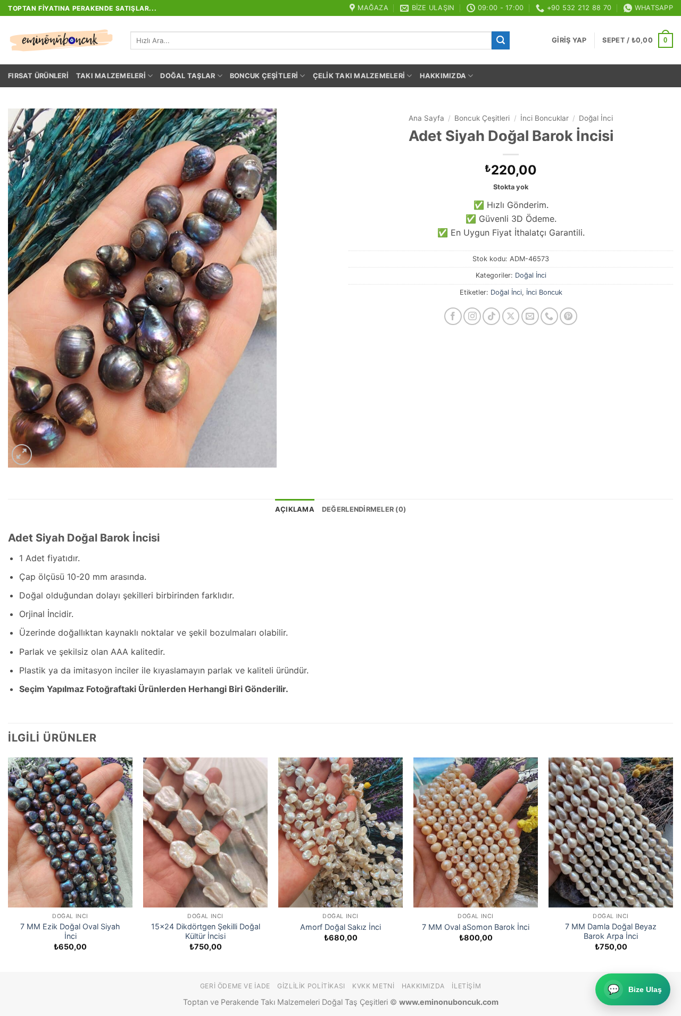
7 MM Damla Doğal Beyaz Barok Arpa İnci (611, 931)
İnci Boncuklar (544, 118)
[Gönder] (501, 40)
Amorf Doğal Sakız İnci (340, 926)
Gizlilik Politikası (311, 986)
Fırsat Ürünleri (38, 76)
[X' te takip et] (511, 316)
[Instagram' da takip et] (472, 316)
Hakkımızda (443, 76)
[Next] (672, 863)
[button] (569, 40)
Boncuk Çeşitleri (264, 76)
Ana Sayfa (426, 118)
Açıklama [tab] (294, 509)
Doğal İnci (596, 118)
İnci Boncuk (544, 292)
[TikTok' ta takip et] (491, 316)
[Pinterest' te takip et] (568, 316)
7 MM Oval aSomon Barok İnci (475, 926)
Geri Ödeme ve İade (235, 986)
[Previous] (8, 863)
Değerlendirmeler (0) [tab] (364, 509)
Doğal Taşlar (187, 76)
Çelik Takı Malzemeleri (359, 76)
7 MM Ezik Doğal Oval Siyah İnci (70, 931)
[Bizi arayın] (549, 316)
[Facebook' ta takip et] (453, 316)
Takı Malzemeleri (111, 76)
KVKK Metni (373, 986)
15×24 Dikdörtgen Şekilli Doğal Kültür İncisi (205, 931)
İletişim (466, 986)
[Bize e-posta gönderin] (530, 316)
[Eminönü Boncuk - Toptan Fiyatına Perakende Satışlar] (61, 40)
